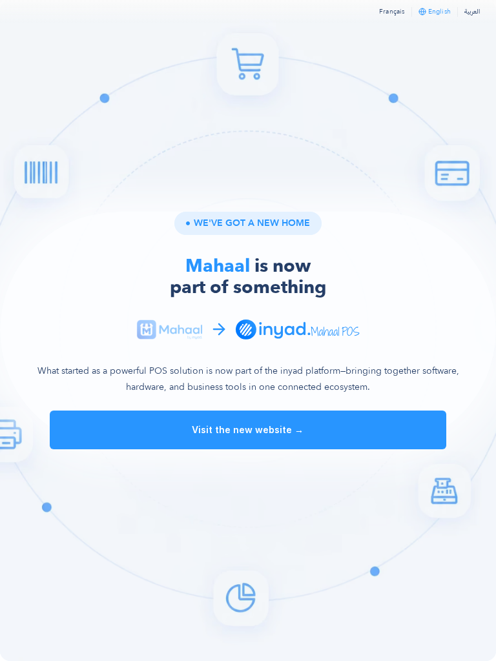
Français (392, 11)
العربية (472, 11)
